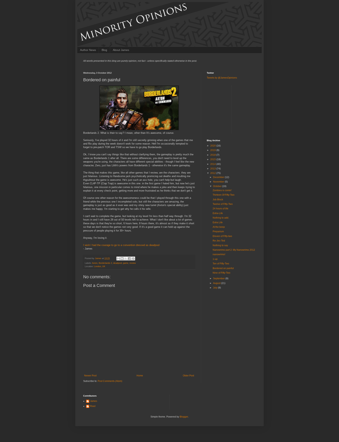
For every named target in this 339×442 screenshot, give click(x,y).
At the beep (219, 227)
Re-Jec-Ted (219, 240)
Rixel (93, 406)
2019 (213, 150)
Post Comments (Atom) (110, 381)
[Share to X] (126, 258)
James (98, 258)
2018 (213, 155)
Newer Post (90, 375)
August (217, 283)
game (125, 263)
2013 (213, 168)
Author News (88, 50)
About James (121, 50)
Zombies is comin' (222, 190)
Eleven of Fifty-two (222, 236)
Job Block (218, 199)
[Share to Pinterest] (133, 258)
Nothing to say (220, 245)
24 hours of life (220, 208)
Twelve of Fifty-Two (223, 204)
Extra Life (218, 222)
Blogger (184, 416)
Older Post (188, 375)
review (132, 263)
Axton (95, 263)
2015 (213, 159)
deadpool (117, 263)
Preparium (218, 231)
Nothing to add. (221, 217)
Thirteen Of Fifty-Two (223, 194)
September (219, 278)
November (219, 181)
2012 (213, 173)
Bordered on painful (223, 268)
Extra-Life (218, 213)
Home (140, 375)
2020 (213, 145)
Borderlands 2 (105, 263)
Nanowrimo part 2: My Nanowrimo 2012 (234, 250)
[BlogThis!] (122, 258)
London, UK (99, 266)
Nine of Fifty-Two (221, 272)
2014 (213, 164)
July (215, 287)
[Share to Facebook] (129, 258)
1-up (215, 259)
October (217, 186)
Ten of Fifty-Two (221, 263)
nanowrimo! (219, 254)
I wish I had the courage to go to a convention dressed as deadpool (121, 245)
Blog (104, 50)
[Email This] (118, 258)
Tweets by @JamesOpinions (222, 77)
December (219, 177)
